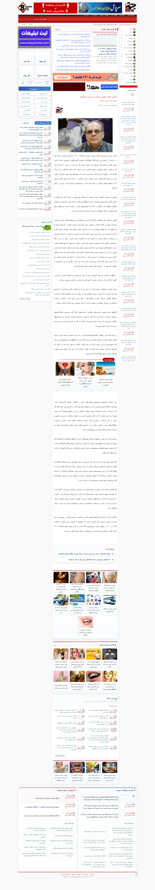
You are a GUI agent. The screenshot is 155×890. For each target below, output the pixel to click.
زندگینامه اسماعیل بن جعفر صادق (41, 239)
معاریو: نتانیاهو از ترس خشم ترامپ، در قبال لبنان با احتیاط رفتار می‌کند (128, 231)
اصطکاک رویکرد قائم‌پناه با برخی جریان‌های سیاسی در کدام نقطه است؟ (73, 35)
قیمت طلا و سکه (42, 97)
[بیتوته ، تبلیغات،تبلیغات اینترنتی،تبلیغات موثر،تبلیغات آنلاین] (55, 8)
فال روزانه (26, 75)
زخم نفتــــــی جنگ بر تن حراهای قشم (128, 170)
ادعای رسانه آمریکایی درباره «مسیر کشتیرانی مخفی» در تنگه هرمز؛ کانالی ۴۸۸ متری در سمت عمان (128, 214)
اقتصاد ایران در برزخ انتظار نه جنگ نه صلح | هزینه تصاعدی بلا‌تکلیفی (98, 747)
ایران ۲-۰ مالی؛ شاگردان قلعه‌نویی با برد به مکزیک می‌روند (98, 723)
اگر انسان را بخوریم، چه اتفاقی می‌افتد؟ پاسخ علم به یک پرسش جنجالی (65, 711)
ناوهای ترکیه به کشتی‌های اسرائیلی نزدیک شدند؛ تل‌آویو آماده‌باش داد (31, 128)
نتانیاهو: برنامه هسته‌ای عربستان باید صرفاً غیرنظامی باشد (66, 738)
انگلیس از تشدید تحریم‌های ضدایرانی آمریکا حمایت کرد (73, 66)
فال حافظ (42, 61)
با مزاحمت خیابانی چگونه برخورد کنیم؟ (40, 257)
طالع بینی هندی (46, 82)
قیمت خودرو (43, 93)
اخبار (135, 24)
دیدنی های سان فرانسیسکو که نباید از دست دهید (37, 272)
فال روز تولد (30, 82)
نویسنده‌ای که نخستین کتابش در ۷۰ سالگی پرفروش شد (41, 807)
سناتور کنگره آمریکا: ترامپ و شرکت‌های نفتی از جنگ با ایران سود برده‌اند (31, 147)
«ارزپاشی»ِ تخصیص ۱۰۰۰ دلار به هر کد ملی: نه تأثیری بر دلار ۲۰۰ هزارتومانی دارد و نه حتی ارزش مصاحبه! (93, 864)
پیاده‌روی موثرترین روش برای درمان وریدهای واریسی (36, 276)
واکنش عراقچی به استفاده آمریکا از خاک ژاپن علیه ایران (31, 170)
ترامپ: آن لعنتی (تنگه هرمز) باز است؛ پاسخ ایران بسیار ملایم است (128, 342)
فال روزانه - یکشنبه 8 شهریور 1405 (40, 289)
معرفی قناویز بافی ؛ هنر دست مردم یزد (39, 235)
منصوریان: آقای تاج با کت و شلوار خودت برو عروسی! (61, 854)
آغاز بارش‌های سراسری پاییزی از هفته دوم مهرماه (128, 262)
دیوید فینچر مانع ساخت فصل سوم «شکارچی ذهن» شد (36, 829)
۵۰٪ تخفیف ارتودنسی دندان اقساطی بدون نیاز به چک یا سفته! (90, 559)
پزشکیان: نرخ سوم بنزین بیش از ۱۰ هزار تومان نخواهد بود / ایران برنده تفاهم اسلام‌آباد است (72, 41)
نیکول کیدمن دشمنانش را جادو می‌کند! (46, 798)
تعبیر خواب (22, 82)
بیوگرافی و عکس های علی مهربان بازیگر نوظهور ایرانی (35, 243)
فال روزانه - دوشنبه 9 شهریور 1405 (31, 226)
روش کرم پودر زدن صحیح (43, 268)
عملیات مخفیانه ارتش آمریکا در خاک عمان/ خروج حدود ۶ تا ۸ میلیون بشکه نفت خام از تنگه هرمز (128, 139)
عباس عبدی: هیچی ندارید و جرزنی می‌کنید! (98, 97)
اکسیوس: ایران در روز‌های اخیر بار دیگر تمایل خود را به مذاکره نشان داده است (128, 358)
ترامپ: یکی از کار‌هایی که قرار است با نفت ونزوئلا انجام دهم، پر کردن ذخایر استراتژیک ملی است (31, 135)
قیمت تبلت (44, 110)
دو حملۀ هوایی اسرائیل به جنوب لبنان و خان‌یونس (128, 103)
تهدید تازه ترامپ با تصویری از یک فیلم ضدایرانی (32, 176)
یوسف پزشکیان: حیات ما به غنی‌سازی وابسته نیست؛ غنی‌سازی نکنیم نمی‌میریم (107, 51)
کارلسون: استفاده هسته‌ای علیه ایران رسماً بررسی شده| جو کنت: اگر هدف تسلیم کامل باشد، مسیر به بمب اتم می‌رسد (128, 120)
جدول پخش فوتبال (25, 106)
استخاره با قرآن (42, 75)
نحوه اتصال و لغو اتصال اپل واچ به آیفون (39, 246)
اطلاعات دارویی (25, 93)
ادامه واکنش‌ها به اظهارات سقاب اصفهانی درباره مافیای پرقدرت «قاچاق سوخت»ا (73, 62)
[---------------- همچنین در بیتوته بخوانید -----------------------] (66, 790)
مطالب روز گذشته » (24, 298)
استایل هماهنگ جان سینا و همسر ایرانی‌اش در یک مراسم (41, 815)
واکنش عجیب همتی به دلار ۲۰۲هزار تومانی (66, 717)
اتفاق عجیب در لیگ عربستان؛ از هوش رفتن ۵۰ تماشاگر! (34, 848)
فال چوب (38, 82)
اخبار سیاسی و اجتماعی (125, 24)
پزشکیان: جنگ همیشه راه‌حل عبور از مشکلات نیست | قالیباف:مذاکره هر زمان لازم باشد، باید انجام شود (74, 56)
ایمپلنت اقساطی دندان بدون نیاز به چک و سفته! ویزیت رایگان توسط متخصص (84, 554)
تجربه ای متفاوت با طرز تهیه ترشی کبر (40, 232)
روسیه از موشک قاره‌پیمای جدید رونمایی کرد (128, 184)
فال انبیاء (26, 61)
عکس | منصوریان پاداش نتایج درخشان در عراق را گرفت (98, 717)
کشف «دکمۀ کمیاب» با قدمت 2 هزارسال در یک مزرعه (61, 841)
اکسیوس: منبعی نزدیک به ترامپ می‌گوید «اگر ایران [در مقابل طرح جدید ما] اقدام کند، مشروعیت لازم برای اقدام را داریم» (97, 738)
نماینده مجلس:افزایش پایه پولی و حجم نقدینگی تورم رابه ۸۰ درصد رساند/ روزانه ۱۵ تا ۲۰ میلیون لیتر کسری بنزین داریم (100, 798)
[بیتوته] (25, 12)
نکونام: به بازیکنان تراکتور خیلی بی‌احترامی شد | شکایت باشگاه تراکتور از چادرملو (33, 854)
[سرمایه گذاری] (85, 77)
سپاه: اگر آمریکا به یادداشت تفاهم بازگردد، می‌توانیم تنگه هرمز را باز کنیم (73, 50)
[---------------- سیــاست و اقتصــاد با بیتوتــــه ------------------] (125, 790)
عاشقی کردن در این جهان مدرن (42, 279)
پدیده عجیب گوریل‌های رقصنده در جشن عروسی (34, 835)
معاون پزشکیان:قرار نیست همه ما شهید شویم (76, 46)
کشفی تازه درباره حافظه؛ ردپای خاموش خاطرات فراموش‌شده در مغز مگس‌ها (37, 293)
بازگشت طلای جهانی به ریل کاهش (66, 723)
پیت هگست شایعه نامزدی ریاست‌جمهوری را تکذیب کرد (128, 198)
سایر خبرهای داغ (60, 755)
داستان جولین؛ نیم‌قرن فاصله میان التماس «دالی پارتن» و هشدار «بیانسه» (61, 829)
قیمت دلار (44, 102)
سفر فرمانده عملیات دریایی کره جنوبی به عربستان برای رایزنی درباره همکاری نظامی (128, 247)
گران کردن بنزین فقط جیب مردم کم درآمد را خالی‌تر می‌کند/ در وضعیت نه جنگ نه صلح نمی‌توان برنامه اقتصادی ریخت (99, 815)
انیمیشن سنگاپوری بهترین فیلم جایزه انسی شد (98, 711)
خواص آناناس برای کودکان (43, 254)
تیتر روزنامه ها (43, 114)
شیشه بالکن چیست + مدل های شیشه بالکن (38, 250)
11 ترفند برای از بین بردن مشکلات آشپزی (39, 265)
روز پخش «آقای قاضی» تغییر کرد (64, 835)
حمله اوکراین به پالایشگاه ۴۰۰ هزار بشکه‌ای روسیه (31, 153)
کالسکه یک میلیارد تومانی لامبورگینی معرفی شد (35, 841)
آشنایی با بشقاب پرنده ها (43, 261)
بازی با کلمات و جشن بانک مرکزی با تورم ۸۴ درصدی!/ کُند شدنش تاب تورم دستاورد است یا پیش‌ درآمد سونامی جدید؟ (100, 807)
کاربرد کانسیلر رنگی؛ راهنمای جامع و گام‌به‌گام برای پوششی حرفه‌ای (98, 730)
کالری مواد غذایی (25, 102)
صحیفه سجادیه (26, 114)
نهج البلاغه (27, 110)
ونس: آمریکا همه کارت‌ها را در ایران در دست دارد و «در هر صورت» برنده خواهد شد (65, 747)
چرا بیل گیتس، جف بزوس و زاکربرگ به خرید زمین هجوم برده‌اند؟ (35, 284)
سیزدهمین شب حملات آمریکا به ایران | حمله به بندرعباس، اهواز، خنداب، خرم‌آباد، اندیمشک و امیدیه (65, 730)
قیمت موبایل (43, 106)
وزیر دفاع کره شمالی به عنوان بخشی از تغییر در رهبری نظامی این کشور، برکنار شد (31, 159)
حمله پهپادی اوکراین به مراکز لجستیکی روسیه (32, 165)
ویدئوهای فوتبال (25, 97)
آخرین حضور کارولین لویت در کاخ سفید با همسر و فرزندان (128, 309)
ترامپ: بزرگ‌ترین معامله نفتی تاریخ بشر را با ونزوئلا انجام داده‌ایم (128, 294)
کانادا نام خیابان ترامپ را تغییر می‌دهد (128, 155)
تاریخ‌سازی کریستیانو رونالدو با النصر (63, 848)
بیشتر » (57, 29)
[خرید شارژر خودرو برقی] (102, 86)
